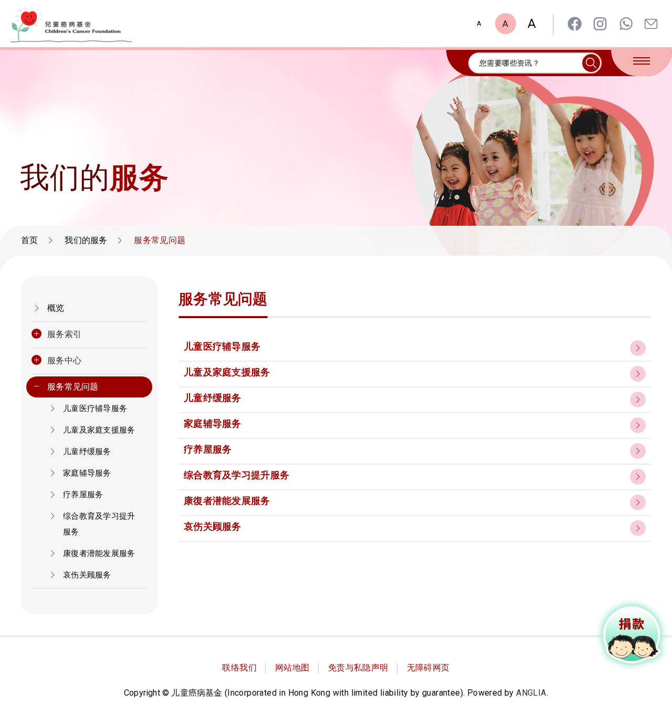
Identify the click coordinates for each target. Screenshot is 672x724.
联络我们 (239, 668)
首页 (29, 240)
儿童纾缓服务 (87, 451)
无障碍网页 (428, 668)
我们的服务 (86, 240)
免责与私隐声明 (358, 668)
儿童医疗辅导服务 (95, 408)
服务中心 (64, 360)
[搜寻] (591, 63)
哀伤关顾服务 (87, 575)
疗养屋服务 (83, 494)
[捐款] (632, 634)
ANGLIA (531, 693)
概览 (56, 308)
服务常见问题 (73, 387)
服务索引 (64, 334)
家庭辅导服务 (87, 473)
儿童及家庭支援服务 (99, 430)
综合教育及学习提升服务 (99, 524)
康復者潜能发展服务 (99, 553)
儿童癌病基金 (71, 24)
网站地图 (292, 668)
